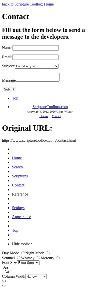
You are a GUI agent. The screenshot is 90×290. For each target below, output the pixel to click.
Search (17, 167)
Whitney (28, 258)
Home (17, 158)
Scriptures (20, 176)
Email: (7, 57)
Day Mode (11, 253)
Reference (20, 194)
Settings (18, 208)
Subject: (8, 66)
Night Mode (35, 253)
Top (15, 98)
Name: (7, 47)
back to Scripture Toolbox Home (28, 4)
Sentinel (9, 258)
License (44, 116)
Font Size (9, 262)
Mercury (48, 258)
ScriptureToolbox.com (50, 107)
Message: (9, 80)
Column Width (13, 276)
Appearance (21, 217)
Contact (56, 116)
